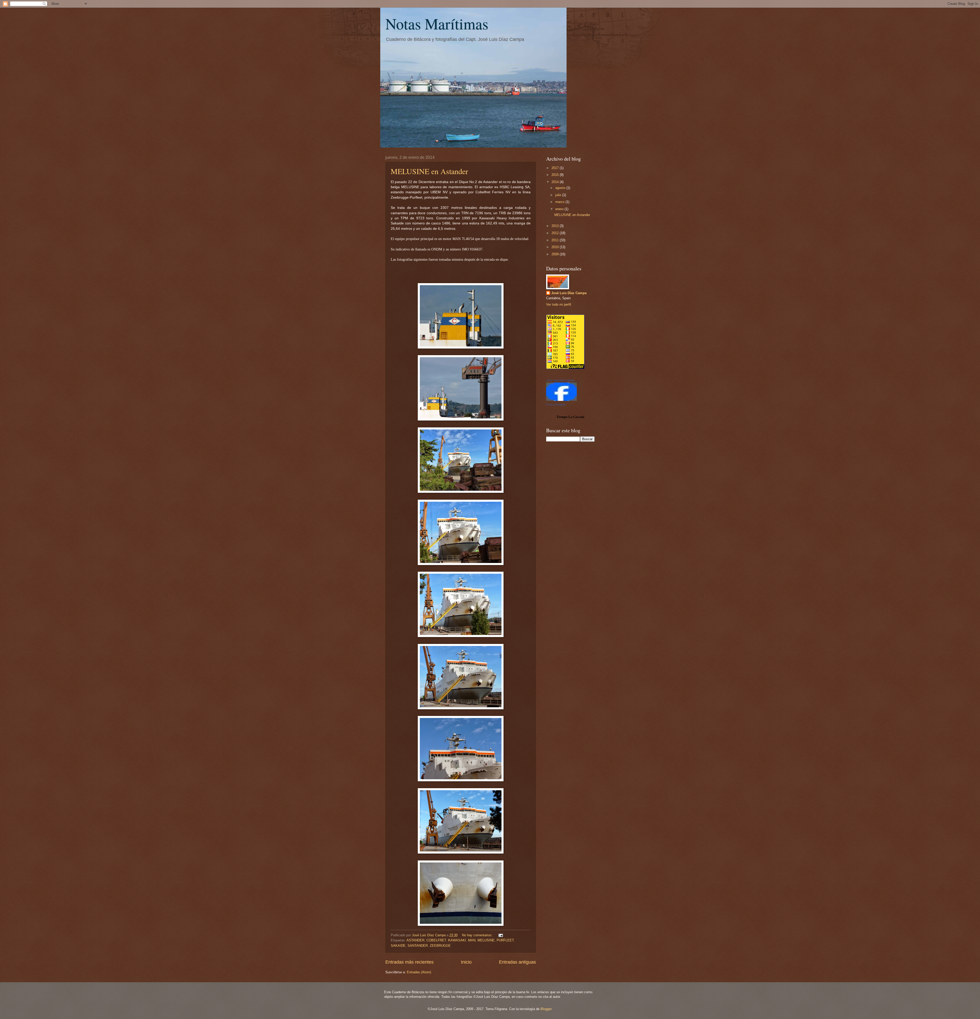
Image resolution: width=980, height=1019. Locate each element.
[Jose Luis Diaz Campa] (561, 400)
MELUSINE (486, 940)
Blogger (546, 1009)
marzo (560, 202)
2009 (556, 254)
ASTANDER (415, 940)
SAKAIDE (398, 946)
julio (558, 195)
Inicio (466, 962)
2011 (556, 240)
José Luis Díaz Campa (568, 293)
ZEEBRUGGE (440, 946)
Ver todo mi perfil (558, 304)
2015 (556, 175)
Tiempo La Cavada (570, 417)
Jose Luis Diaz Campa (560, 380)
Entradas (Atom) (419, 972)
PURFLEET (505, 940)
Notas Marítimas (436, 23)
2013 (556, 226)
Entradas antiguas (517, 962)
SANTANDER (418, 946)
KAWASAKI (457, 940)
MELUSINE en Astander (429, 171)
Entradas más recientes (409, 962)
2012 (556, 233)
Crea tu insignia (555, 404)
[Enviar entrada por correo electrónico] (500, 935)
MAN (471, 940)
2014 (556, 182)
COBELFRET (436, 940)
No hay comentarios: (478, 935)
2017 (556, 168)
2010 (556, 247)
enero (560, 209)
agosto (560, 188)
